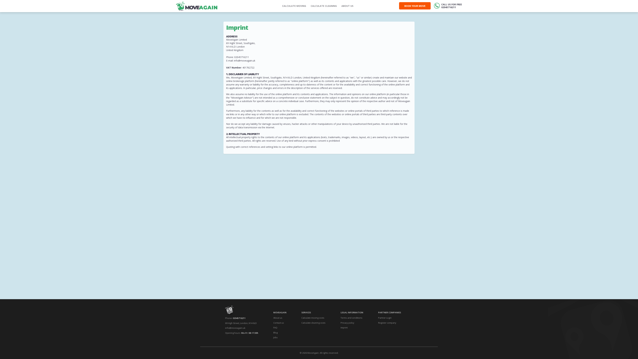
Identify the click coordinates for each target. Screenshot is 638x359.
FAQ (275, 327)
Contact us (278, 322)
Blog (275, 332)
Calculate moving (294, 5)
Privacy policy (347, 322)
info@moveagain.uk (235, 327)
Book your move (414, 5)
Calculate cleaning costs (313, 322)
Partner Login (385, 317)
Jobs (275, 337)
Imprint (344, 327)
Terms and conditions (351, 317)
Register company (387, 322)
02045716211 (239, 318)
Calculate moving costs (312, 317)
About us (347, 5)
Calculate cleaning (324, 5)
